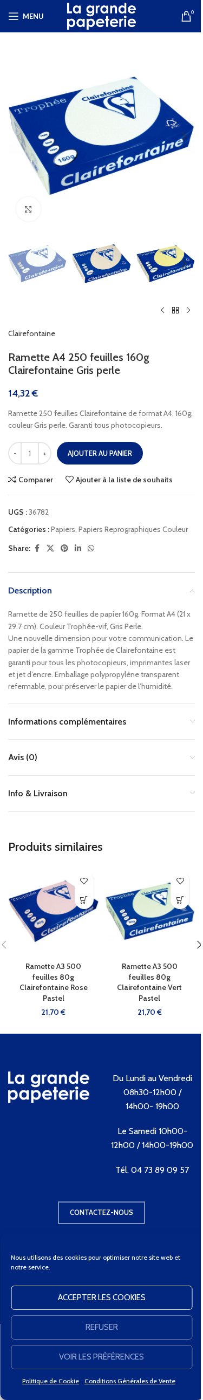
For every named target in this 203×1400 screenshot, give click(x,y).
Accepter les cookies (102, 1297)
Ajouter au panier (100, 453)
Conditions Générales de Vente (129, 1381)
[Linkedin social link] (77, 548)
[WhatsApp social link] (90, 548)
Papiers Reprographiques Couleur (133, 529)
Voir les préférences (101, 1357)
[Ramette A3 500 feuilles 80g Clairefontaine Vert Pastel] (149, 911)
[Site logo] (101, 15)
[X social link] (50, 548)
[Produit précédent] (162, 310)
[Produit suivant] (188, 310)
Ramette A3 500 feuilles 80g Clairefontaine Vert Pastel (149, 982)
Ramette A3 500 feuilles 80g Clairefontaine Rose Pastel (53, 982)
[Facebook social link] (36, 548)
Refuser (102, 1327)
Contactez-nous (101, 1212)
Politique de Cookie (50, 1381)
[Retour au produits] (175, 310)
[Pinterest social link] (64, 548)
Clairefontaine (31, 333)
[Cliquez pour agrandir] (28, 209)
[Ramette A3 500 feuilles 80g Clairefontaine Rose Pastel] (53, 911)
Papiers (63, 529)
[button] (19, 136)
